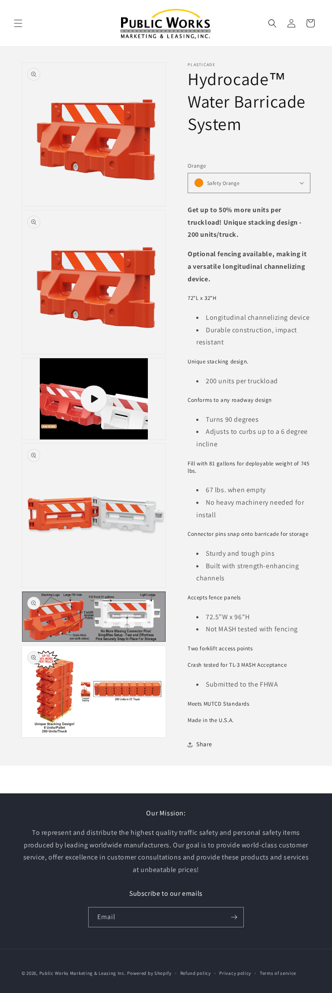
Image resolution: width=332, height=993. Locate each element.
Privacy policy (235, 973)
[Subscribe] (233, 917)
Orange (197, 165)
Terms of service (278, 973)
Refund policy (195, 973)
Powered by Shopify (149, 973)
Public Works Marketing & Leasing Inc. (82, 973)
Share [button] (204, 744)
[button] (18, 23)
